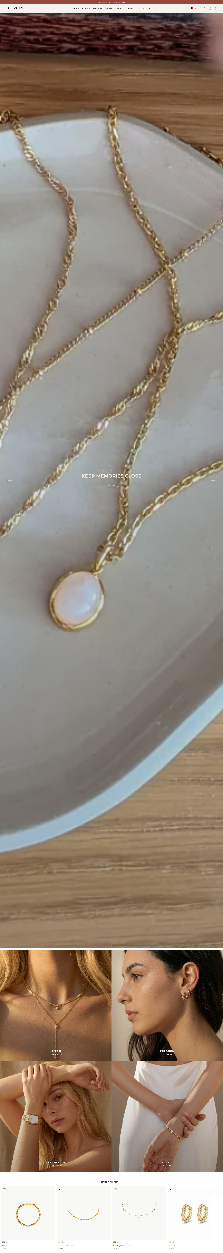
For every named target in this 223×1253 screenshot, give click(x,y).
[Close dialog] (135, 592)
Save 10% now (111, 652)
